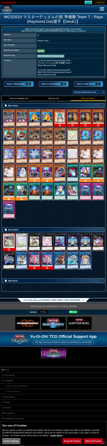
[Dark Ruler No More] (72, 173)
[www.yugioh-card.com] (27, 323)
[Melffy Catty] (72, 136)
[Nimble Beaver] (34, 136)
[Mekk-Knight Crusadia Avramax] (72, 260)
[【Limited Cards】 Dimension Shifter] (34, 173)
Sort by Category (13, 391)
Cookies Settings (11, 441)
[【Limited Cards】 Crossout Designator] (21, 191)
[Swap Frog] (34, 118)
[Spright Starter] (34, 191)
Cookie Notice (56, 435)
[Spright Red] (47, 155)
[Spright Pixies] (34, 155)
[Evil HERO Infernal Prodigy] (9, 118)
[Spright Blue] (85, 136)
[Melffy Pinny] (72, 155)
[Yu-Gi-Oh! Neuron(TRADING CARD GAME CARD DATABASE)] (7, 9)
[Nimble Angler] (9, 136)
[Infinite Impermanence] (85, 191)
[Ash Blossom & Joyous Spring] (85, 155)
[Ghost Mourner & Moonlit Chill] (21, 173)
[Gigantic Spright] (72, 242)
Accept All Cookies (72, 441)
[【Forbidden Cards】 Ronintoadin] (60, 118)
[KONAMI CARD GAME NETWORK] (53, 353)
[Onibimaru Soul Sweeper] (60, 242)
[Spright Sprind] (60, 260)
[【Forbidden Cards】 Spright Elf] (34, 260)
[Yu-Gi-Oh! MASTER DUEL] (79, 323)
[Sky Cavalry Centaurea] (34, 242)
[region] (53, 433)
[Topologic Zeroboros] (85, 260)
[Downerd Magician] (98, 242)
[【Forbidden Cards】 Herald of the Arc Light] (9, 242)
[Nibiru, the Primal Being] (60, 173)
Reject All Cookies (93, 441)
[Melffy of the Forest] (47, 242)
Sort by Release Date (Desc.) (18, 386)
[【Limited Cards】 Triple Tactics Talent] (85, 173)
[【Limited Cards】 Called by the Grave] (98, 173)
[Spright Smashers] (72, 191)
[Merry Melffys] (21, 242)
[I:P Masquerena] (21, 260)
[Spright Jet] (9, 155)
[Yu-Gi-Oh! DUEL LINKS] (53, 323)
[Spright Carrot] (60, 155)
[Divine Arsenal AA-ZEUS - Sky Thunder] (9, 260)
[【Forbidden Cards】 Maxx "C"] (72, 118)
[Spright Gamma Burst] (60, 191)
